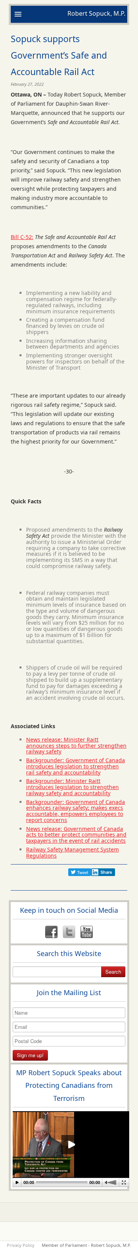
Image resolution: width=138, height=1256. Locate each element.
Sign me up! (30, 1055)
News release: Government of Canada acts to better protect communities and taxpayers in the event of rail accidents (76, 835)
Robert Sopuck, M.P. (96, 13)
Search (113, 971)
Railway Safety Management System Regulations (72, 852)
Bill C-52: (22, 237)
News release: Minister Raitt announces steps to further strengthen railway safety (76, 745)
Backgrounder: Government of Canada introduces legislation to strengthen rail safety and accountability (75, 766)
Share (106, 872)
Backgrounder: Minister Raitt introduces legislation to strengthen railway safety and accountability (72, 787)
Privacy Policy (20, 1245)
